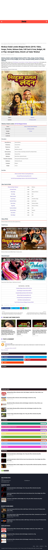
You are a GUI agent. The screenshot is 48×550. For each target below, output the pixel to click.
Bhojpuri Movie (12, 305)
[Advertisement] (24, 10)
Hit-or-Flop (23, 430)
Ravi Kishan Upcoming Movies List (24, 299)
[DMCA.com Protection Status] (5, 471)
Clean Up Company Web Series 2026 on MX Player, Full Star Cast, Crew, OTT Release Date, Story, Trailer (26, 510)
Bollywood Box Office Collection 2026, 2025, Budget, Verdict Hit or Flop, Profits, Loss (25, 392)
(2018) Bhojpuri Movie (20, 124)
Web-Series (23, 446)
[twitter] (35, 357)
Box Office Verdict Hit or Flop (23, 426)
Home (2, 43)
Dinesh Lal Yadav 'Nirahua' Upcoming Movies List (24, 173)
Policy (46, 546)
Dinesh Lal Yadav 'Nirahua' (8, 43)
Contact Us (41, 546)
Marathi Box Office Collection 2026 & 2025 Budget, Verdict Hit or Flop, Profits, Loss (24, 403)
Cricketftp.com (27, 480)
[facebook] (12, 357)
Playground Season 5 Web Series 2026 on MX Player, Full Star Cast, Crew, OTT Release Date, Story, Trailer (26, 520)
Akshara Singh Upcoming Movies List (24, 295)
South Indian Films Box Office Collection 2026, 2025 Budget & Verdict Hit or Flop (24, 408)
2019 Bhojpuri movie (17, 62)
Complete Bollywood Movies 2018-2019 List (24, 292)
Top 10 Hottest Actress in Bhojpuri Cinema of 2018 (24, 302)
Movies (23, 433)
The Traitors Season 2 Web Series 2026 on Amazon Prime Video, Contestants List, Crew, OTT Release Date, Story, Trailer (26, 515)
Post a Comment (4, 350)
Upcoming (23, 443)
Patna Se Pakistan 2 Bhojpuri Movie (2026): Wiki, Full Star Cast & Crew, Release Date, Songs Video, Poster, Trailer (39, 332)
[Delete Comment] (15, 348)
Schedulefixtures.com (5, 481)
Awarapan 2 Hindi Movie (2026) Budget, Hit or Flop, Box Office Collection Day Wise (24, 498)
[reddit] (12, 362)
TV (23, 436)
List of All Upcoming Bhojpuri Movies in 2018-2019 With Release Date (24, 178)
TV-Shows (23, 440)
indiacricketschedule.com (6, 480)
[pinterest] (35, 360)
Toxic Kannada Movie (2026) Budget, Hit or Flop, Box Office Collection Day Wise (24, 453)
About (37, 546)
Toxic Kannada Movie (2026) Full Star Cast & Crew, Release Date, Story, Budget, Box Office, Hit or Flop (26, 460)
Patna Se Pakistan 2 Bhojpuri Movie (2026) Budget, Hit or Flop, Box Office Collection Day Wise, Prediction (24, 332)
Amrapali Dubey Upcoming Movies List (24, 176)
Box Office (23, 423)
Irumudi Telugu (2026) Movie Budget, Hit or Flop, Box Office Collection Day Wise (24, 413)
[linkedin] (12, 360)
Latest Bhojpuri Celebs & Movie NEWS (24, 290)
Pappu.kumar (7, 343)
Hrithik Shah (4, 54)
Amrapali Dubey (35, 62)
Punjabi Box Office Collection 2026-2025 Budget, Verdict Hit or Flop (21, 397)
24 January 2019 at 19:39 (10, 348)
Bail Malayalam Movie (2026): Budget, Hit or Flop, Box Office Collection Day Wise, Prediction (26, 464)
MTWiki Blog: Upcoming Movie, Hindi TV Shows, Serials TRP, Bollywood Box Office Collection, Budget (24, 548)
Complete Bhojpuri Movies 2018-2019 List (24, 288)
